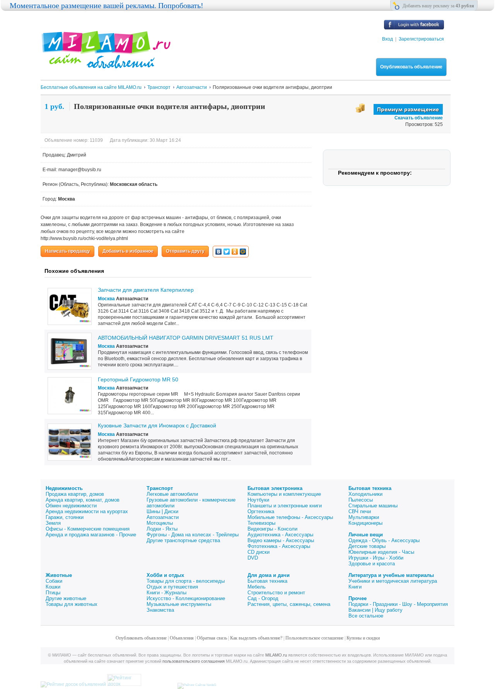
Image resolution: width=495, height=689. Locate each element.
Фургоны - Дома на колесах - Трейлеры (193, 535)
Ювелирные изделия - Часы (381, 552)
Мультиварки (363, 517)
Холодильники (365, 494)
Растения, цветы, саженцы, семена (289, 604)
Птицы (53, 592)
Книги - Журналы (166, 592)
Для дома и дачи (269, 575)
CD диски (259, 552)
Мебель (257, 587)
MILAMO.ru (276, 655)
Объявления (182, 638)
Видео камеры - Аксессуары (281, 540)
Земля (53, 523)
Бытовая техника (369, 488)
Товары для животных (71, 604)
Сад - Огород (263, 598)
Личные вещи (365, 535)
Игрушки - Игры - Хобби (375, 558)
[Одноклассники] (235, 252)
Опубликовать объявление (411, 67)
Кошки (53, 587)
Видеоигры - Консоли (272, 529)
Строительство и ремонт (276, 592)
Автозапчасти (163, 517)
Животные (59, 575)
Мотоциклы (160, 523)
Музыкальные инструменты (179, 604)
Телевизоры (261, 523)
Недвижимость (64, 488)
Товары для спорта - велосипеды (186, 581)
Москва (106, 298)
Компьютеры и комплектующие (284, 494)
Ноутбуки (258, 500)
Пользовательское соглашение (314, 638)
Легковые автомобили (172, 494)
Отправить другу (185, 251)
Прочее (357, 598)
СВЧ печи (359, 511)
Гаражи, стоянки (65, 517)
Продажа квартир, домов (75, 494)
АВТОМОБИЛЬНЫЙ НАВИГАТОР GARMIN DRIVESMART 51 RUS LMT (185, 338)
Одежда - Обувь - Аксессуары (384, 540)
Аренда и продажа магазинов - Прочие (91, 535)
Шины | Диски (162, 511)
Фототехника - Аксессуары (279, 546)
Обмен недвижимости (71, 506)
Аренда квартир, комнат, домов (82, 500)
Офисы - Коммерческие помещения (88, 529)
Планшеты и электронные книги (285, 506)
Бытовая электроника (275, 488)
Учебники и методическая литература (392, 581)
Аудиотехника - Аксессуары (280, 535)
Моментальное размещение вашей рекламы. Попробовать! (106, 5)
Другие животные (66, 598)
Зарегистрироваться (421, 39)
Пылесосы (360, 500)
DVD (253, 558)
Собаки (54, 581)
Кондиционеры (365, 523)
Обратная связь (212, 638)
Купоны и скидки (363, 638)
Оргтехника (261, 511)
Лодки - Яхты (162, 529)
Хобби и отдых (165, 575)
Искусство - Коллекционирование (186, 598)
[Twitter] (227, 252)
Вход (387, 39)
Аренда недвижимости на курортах (87, 511)
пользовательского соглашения (193, 661)
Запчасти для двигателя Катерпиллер (146, 290)
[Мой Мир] (243, 252)
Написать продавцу (67, 251)
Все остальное (365, 616)
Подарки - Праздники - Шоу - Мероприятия (398, 604)
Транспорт (160, 488)
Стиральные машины (373, 506)
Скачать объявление (418, 118)
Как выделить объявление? (256, 638)
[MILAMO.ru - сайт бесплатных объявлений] (106, 63)
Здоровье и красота (371, 564)
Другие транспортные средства (183, 540)
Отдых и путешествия (172, 587)
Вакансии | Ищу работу (375, 610)
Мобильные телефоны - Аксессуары (290, 517)
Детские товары (367, 546)
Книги (355, 587)
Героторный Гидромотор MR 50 (138, 379)
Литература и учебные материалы (391, 575)
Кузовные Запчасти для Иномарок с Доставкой (157, 425)
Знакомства (160, 610)
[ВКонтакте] (219, 252)
